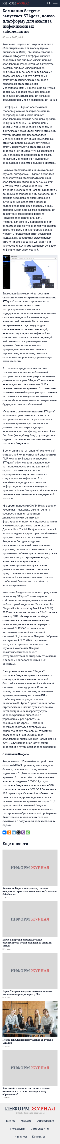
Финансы (21, 1136)
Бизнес (10, 1120)
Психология (17, 1128)
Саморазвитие (40, 1128)
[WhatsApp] (28, 832)
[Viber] (23, 832)
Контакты (38, 1136)
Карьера (26, 1120)
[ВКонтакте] (4, 832)
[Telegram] (14, 832)
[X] (18, 832)
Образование (45, 1120)
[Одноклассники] (9, 832)
